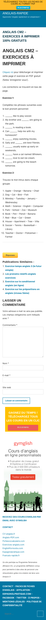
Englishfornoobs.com (13, 548)
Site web (7, 387)
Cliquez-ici (8, 72)
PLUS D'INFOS (23, 8)
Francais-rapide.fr (11, 555)
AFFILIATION (23, 590)
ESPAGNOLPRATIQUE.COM (17, 594)
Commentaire (10, 325)
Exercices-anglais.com (13, 544)
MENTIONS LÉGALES (14, 601)
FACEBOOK (8, 597)
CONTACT (8, 527)
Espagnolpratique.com (13, 552)
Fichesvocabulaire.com (14, 541)
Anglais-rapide (15, 13)
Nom (6, 363)
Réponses (10, 255)
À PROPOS (33, 597)
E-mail (6, 375)
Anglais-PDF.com (11, 537)
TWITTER (21, 597)
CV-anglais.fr (9, 534)
